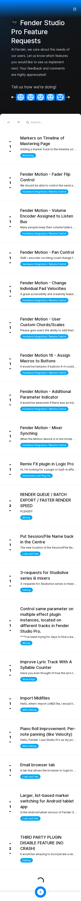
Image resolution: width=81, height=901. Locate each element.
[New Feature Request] (40, 892)
